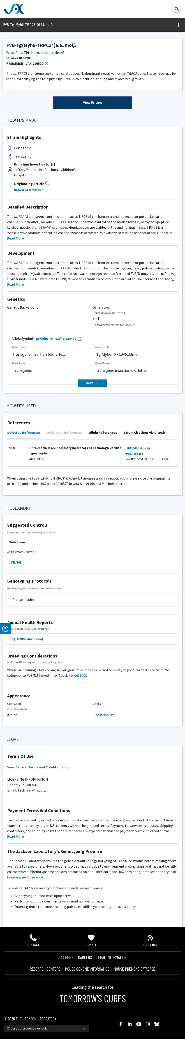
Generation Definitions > (109, 313)
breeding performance (25, 877)
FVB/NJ (15, 562)
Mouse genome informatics (87, 969)
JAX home (66, 957)
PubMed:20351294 (137, 448)
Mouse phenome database (134, 969)
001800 (79, 675)
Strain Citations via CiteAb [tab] (144, 432)
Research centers (45, 969)
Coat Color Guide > (18, 709)
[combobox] (46, 1028)
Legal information (111, 957)
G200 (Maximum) (30, 639)
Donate (91, 945)
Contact (33, 945)
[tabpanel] (92, 455)
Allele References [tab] (103, 432)
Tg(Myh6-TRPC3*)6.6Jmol (55, 338)
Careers (85, 957)
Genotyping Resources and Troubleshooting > (35, 588)
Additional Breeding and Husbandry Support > (34, 662)
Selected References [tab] (23, 432)
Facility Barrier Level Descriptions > (28, 628)
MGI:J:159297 (134, 453)
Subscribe (150, 945)
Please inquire (103, 715)
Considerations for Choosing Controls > (31, 532)
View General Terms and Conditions (35, 767)
